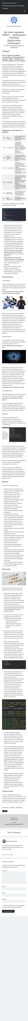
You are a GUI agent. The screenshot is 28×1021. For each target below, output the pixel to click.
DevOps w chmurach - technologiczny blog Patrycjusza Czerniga (13, 5)
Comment (4, 870)
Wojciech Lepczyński (11, 841)
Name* (4, 886)
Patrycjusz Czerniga (16, 45)
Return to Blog (14, 819)
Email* (3, 893)
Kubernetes (19, 807)
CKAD (5, 811)
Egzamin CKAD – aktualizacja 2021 (14, 824)
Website (4, 899)
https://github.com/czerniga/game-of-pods (13, 387)
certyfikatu (19, 71)
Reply (11, 854)
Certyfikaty (12, 807)
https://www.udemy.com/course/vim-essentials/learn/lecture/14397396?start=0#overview (13, 252)
